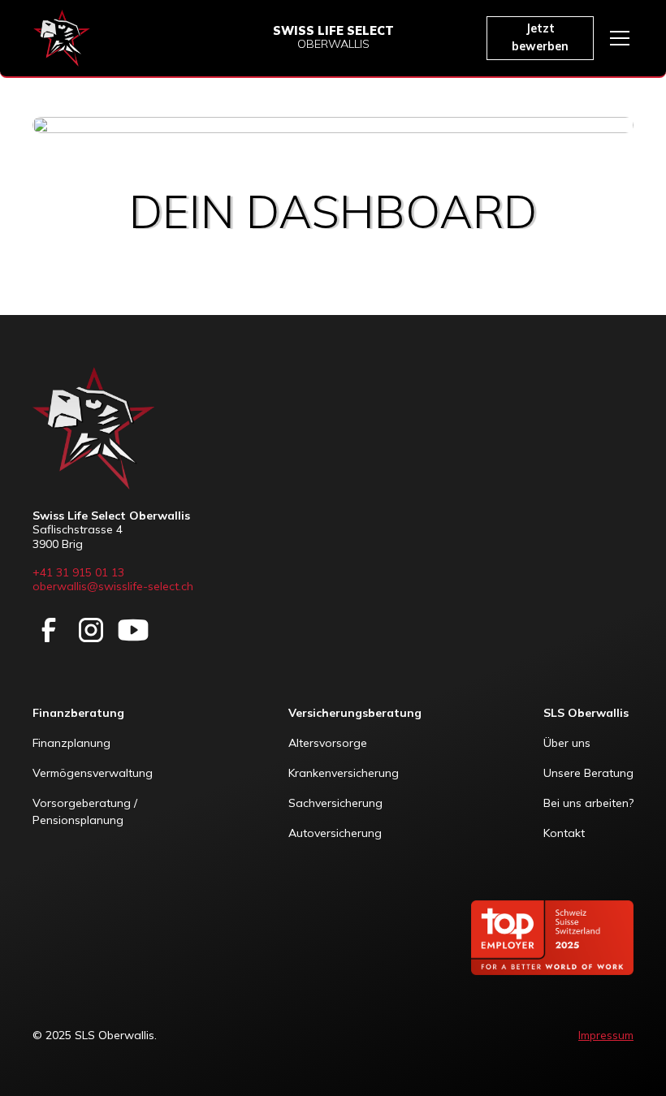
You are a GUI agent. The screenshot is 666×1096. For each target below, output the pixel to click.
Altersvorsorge (327, 743)
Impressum (606, 1035)
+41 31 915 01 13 (78, 572)
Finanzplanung (71, 743)
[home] (61, 38)
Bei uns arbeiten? (588, 803)
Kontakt (564, 833)
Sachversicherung (335, 803)
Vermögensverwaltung (92, 773)
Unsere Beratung (588, 773)
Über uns (566, 743)
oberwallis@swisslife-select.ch (112, 586)
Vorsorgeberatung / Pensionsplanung (86, 811)
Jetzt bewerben (540, 37)
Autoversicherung (335, 833)
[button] (616, 38)
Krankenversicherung (343, 773)
